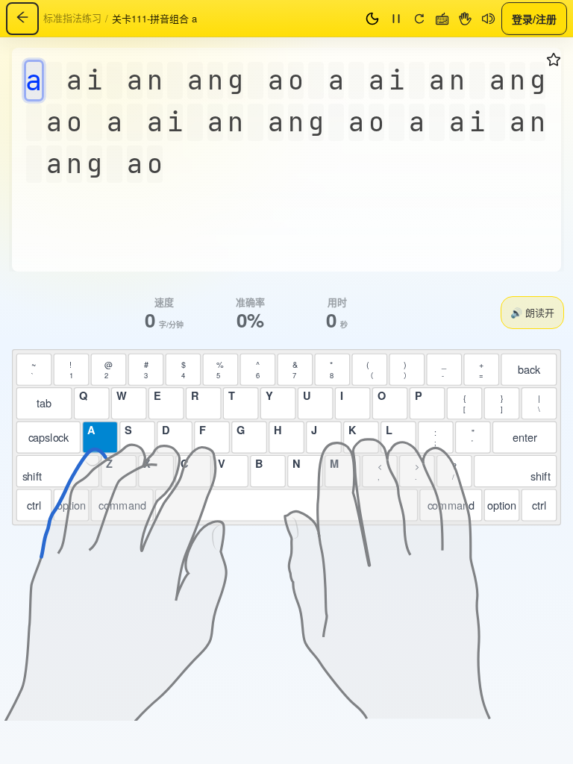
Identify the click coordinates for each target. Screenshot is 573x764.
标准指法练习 (72, 17)
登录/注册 (534, 17)
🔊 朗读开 (532, 312)
